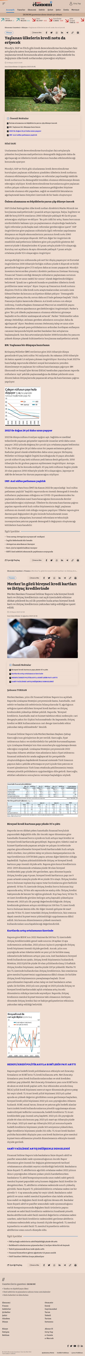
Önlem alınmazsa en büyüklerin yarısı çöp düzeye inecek (33, 123)
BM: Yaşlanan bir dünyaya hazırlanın (24, 127)
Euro (38, 19)
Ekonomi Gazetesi (12, 28)
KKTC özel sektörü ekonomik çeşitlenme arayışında (29, 552)
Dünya (24, 28)
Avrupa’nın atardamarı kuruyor (20, 544)
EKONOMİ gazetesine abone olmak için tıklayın (42, 15)
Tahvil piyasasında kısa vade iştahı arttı (26, 1249)
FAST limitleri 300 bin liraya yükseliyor (26, 1256)
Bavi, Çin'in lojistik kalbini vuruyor (21, 548)
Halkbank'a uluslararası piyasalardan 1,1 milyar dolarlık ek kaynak (39, 1245)
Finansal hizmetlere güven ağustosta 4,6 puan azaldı (32, 1253)
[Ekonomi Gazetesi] (43, 3)
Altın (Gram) (72, 20)
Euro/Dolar (57, 19)
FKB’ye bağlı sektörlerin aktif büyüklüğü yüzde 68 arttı (33, 1242)
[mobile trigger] (4, 4)
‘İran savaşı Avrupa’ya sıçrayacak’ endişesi (25, 537)
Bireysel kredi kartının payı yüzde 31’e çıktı (29, 670)
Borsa (7, 19)
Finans (27, 571)
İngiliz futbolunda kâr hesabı (19, 540)
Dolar (23, 19)
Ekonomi (30, 1276)
